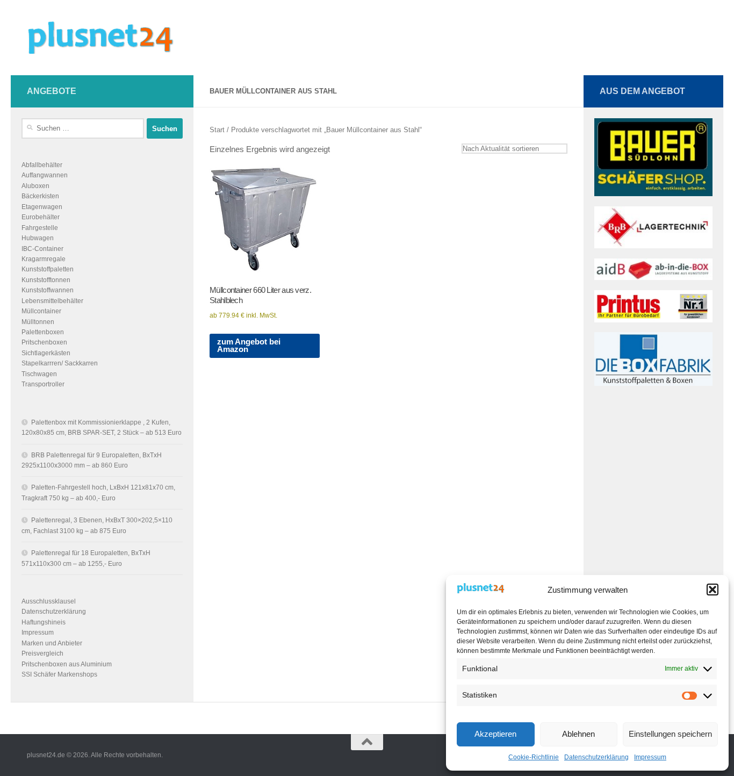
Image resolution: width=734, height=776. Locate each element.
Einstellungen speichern (670, 733)
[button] (712, 589)
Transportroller (42, 384)
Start (217, 130)
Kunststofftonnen (45, 280)
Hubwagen (37, 238)
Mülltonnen (37, 322)
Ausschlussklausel (48, 601)
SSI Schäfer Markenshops (59, 674)
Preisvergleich (42, 653)
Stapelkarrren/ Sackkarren (59, 363)
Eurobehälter (40, 217)
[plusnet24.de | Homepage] (109, 37)
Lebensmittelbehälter (52, 301)
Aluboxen (35, 186)
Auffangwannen (44, 175)
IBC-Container (42, 249)
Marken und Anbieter (51, 643)
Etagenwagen (41, 207)
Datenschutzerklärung (596, 757)
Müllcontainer (41, 311)
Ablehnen (578, 733)
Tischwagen (39, 374)
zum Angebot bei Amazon (248, 345)
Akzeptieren (495, 733)
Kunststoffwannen (47, 290)
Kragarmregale (43, 259)
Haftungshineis (43, 622)
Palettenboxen (42, 332)
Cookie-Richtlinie (533, 757)
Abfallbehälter (41, 165)
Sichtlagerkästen (45, 353)
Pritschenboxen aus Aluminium (66, 664)
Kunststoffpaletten (47, 269)
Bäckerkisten (40, 196)
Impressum (650, 757)
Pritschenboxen (44, 342)
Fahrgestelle (39, 228)
